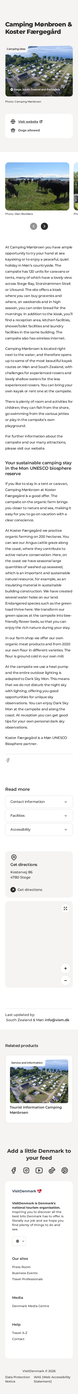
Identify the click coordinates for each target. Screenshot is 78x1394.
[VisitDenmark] (27, 1191)
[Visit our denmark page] (13, 1170)
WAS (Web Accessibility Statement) (52, 1379)
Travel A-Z (19, 1333)
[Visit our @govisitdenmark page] (52, 1170)
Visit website (28, 122)
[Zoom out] (65, 980)
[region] (39, 944)
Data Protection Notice (17, 1379)
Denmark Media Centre (30, 1306)
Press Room (21, 1267)
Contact (18, 1339)
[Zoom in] (65, 968)
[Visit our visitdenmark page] (39, 1170)
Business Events (24, 1273)
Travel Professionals (27, 1279)
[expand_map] (65, 908)
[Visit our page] (26, 1170)
